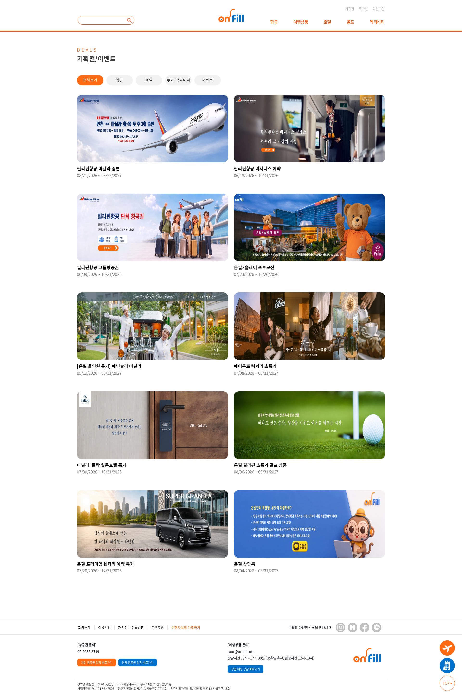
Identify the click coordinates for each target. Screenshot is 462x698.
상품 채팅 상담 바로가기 (245, 669)
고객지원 (157, 627)
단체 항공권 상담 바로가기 (137, 662)
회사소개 (84, 627)
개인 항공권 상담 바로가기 (96, 662)
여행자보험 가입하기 (185, 627)
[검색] (129, 20)
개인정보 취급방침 (131, 627)
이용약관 (104, 627)
